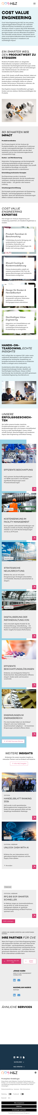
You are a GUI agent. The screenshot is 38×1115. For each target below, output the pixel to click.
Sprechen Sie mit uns (13, 961)
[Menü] (34, 3)
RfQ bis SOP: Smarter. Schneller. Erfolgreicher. (16, 899)
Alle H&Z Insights (20, 763)
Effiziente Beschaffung (18, 470)
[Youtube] (17, 1057)
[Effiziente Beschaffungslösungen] (19, 649)
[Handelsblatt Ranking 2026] (19, 782)
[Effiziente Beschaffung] (19, 453)
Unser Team (31, 961)
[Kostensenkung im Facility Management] (19, 502)
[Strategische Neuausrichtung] (19, 551)
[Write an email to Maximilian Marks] (18, 995)
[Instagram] (21, 1057)
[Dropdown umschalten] (23, 1062)
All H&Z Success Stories (14, 741)
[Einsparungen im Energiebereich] (19, 698)
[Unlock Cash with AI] (19, 831)
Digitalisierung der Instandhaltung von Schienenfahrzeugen (17, 620)
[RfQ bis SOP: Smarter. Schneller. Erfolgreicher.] (19, 880)
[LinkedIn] (14, 1057)
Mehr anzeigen (8, 921)
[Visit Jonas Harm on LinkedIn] (14, 980)
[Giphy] (23, 1057)
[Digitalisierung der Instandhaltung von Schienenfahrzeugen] (19, 600)
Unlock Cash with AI (16, 847)
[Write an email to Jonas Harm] (18, 980)
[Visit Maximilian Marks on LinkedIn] (14, 995)
